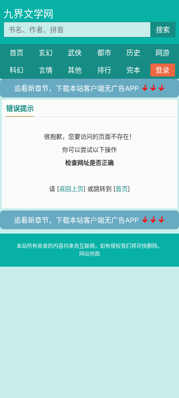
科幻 (16, 70)
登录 (162, 70)
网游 (162, 52)
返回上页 (71, 188)
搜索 (163, 29)
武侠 (75, 52)
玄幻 (46, 52)
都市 (104, 52)
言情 (46, 70)
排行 (104, 70)
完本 (133, 70)
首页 (16, 52)
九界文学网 (28, 14)
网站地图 (89, 254)
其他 (75, 70)
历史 (133, 52)
